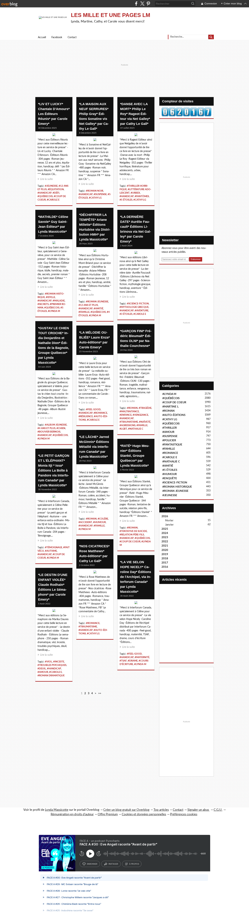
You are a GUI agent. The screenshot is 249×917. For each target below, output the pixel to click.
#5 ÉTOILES (126, 200)
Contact (72, 37)
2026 (165, 516)
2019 (165, 554)
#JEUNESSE (51, 186)
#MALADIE (59, 301)
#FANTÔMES (142, 196)
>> (99, 693)
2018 (165, 558)
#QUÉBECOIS (45, 196)
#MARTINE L (170, 406)
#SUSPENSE (100, 194)
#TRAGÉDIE (145, 408)
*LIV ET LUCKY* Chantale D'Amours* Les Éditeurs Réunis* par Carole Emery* (54, 114)
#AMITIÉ (98, 308)
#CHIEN (61, 428)
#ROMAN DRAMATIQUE (51, 675)
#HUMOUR (99, 522)
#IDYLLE (50, 297)
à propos (134, 864)
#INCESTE (58, 662)
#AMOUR (43, 672)
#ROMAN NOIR (94, 191)
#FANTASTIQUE (172, 444)
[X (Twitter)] (142, 3)
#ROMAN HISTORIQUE (177, 486)
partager (113, 864)
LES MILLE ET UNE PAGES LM (110, 15)
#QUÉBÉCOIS (60, 435)
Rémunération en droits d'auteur (72, 814)
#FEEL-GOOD (134, 654)
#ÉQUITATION (56, 189)
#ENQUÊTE (169, 478)
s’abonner (92, 864)
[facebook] (136, 3)
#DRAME (133, 661)
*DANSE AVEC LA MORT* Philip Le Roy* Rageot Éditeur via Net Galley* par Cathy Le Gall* (135, 114)
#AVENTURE (141, 310)
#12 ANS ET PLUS (88, 305)
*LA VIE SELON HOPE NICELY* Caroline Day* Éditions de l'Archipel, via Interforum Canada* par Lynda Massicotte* (135, 576)
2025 (165, 529)
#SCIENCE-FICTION (138, 304)
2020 (165, 550)
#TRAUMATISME (129, 422)
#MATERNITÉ (142, 657)
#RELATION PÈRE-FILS (132, 535)
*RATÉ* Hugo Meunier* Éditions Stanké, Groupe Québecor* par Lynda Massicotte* (134, 455)
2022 (165, 541)
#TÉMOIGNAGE (53, 547)
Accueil (42, 37)
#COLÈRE (103, 519)
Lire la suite (46, 179)
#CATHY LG (95, 198)
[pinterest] (148, 3)
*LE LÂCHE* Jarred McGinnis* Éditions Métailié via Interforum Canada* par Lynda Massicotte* (94, 446)
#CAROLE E (53, 200)
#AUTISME (51, 551)
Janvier (169, 524)
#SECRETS (43, 304)
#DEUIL (42, 669)
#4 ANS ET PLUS (46, 428)
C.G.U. (218, 809)
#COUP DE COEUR (130, 542)
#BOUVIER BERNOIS (49, 432)
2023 (165, 537)
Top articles (161, 809)
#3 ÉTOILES (126, 314)
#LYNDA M (95, 315)
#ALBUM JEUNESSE (56, 425)
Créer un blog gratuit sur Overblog (126, 809)
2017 (165, 562)
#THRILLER (169, 427)
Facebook (56, 37)
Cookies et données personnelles (144, 814)
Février (169, 520)
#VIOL (48, 662)
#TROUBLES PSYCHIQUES (52, 665)
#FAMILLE (84, 312)
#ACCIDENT (85, 522)
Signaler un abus (198, 809)
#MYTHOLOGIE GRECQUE (134, 307)
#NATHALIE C (135, 429)
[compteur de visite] (186, 112)
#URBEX (135, 193)
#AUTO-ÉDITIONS (173, 415)
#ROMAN (132, 408)
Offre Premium (108, 814)
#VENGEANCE (140, 415)
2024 (165, 533)
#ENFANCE (126, 415)
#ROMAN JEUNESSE (97, 302)
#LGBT (123, 429)
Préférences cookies (183, 814)
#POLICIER (169, 440)
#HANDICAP (45, 193)
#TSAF (123, 661)
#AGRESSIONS (127, 425)
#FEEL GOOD (93, 409)
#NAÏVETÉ (144, 422)
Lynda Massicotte (56, 809)
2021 (165, 545)
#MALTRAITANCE (129, 411)
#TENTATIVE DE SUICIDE (133, 531)
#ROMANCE (100, 413)
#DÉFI (56, 193)
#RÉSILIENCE (86, 416)
